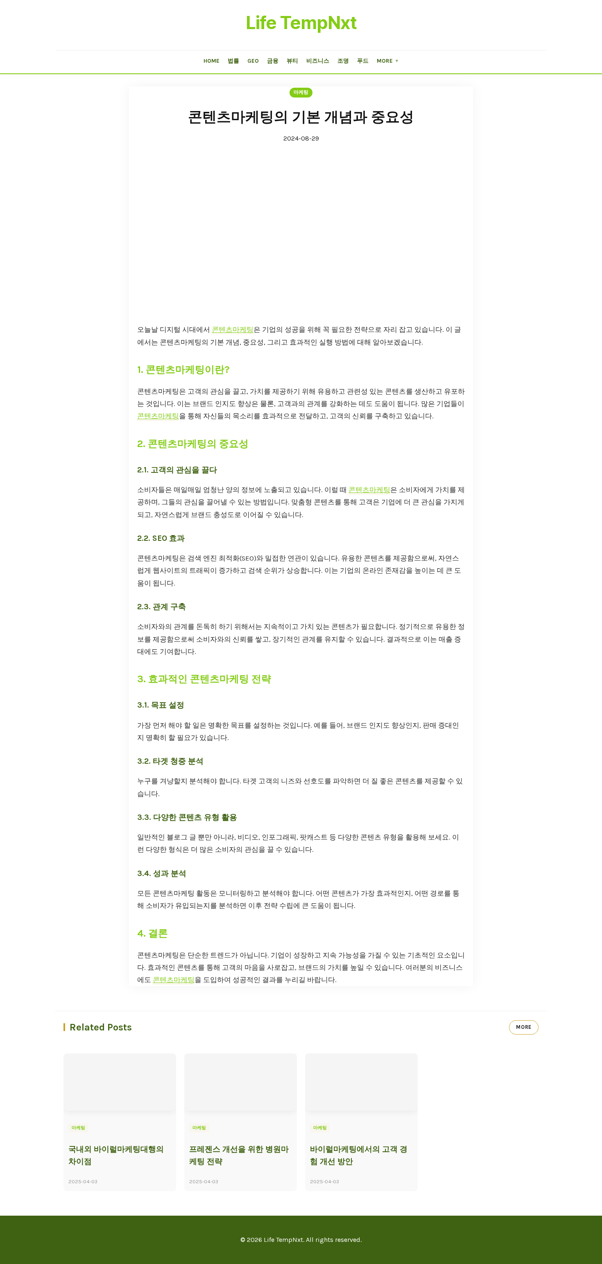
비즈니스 (317, 61)
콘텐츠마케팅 (232, 330)
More (388, 61)
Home (212, 61)
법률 (233, 61)
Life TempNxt (301, 22)
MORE (524, 1027)
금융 (272, 61)
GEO (253, 61)
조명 (343, 61)
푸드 (363, 61)
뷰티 (292, 61)
